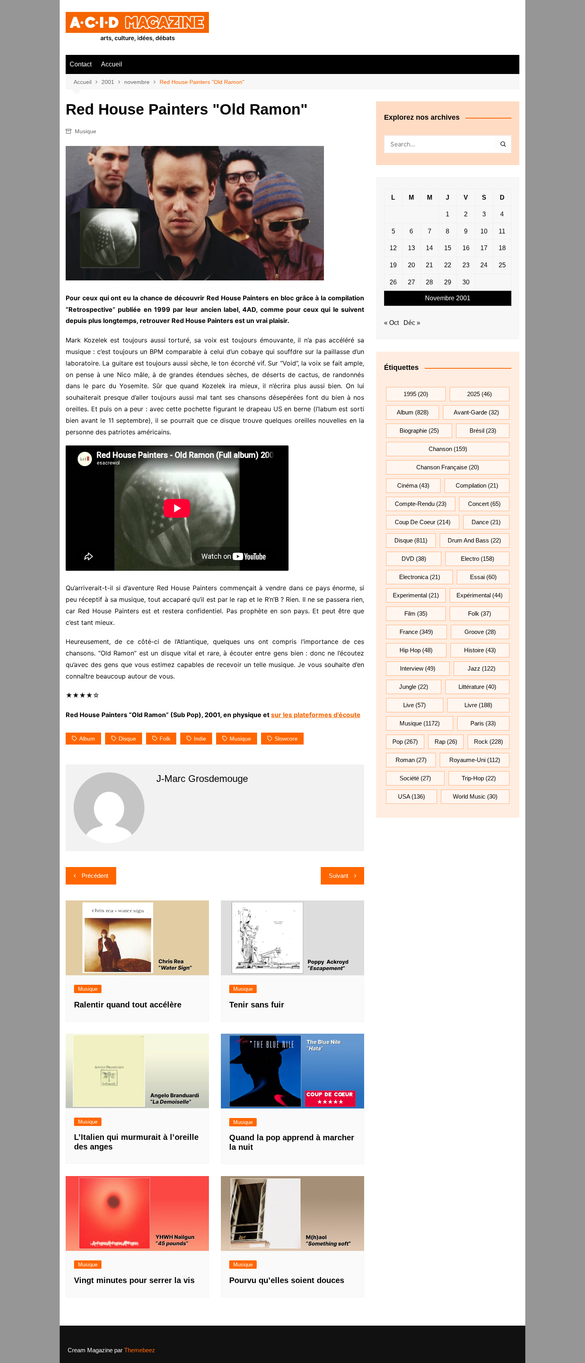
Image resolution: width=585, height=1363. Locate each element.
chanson (448, 448)
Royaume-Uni (474, 759)
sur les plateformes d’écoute (316, 715)
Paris (483, 723)
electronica (419, 577)
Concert (484, 503)
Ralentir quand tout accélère (127, 1004)
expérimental (479, 595)
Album (87, 738)
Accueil (111, 64)
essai (483, 577)
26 (393, 282)
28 (429, 282)
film (415, 613)
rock (488, 741)
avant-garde (476, 412)
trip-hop (479, 778)
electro (477, 558)
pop (405, 741)
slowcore (286, 738)
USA (411, 796)
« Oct (391, 322)
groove (480, 631)
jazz (481, 668)
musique (240, 738)
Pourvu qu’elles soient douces (286, 1280)
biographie (419, 430)
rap (446, 741)
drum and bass (474, 540)
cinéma (413, 485)
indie (200, 738)
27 (411, 282)
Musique (85, 131)
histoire (480, 650)
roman (411, 759)
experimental (416, 595)
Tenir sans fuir (256, 1004)
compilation (477, 485)
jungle (413, 686)
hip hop (416, 650)
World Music (475, 796)
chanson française (447, 467)
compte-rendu (421, 503)
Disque (127, 738)
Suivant (338, 875)
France (416, 631)
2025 (479, 394)
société (415, 778)
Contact (81, 64)
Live (414, 705)
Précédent (95, 875)
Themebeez (139, 1350)
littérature (477, 686)
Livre (478, 705)
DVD (414, 558)
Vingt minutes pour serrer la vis (134, 1280)
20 (411, 265)
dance (486, 522)
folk (165, 738)
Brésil (483, 430)
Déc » (412, 322)
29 (447, 282)
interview (417, 668)
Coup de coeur (422, 522)
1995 (416, 394)
